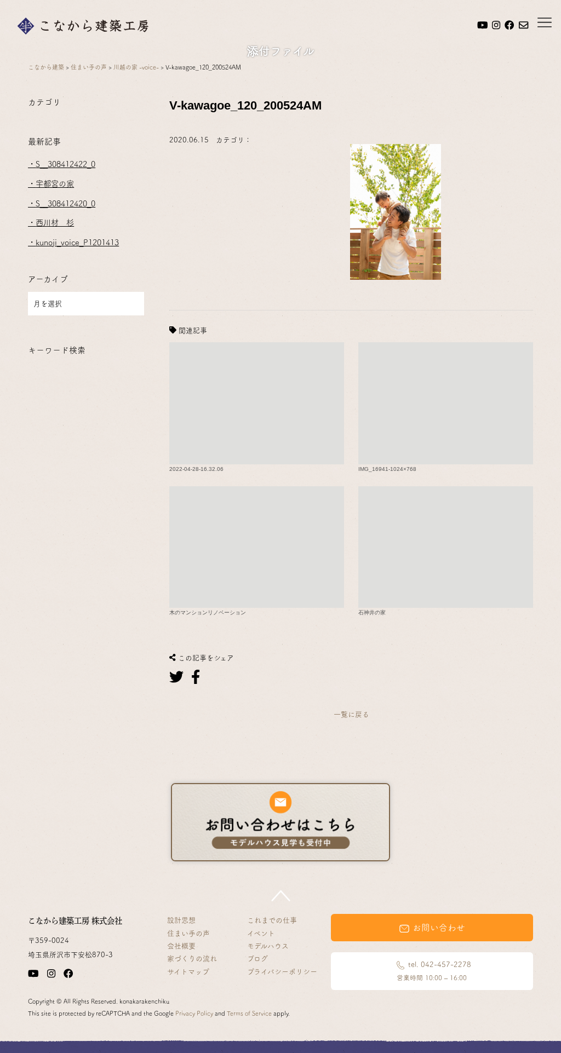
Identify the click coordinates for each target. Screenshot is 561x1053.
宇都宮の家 (55, 184)
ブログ (257, 958)
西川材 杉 (55, 222)
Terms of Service (249, 1013)
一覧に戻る (351, 714)
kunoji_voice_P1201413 (77, 242)
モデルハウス (268, 946)
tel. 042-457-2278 (434, 970)
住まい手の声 (188, 933)
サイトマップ (188, 971)
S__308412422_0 (65, 164)
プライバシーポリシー (282, 971)
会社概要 (181, 946)
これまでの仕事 (272, 920)
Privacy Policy (194, 1013)
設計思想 (181, 920)
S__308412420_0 (65, 203)
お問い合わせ (437, 927)
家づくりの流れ (192, 958)
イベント (261, 933)
